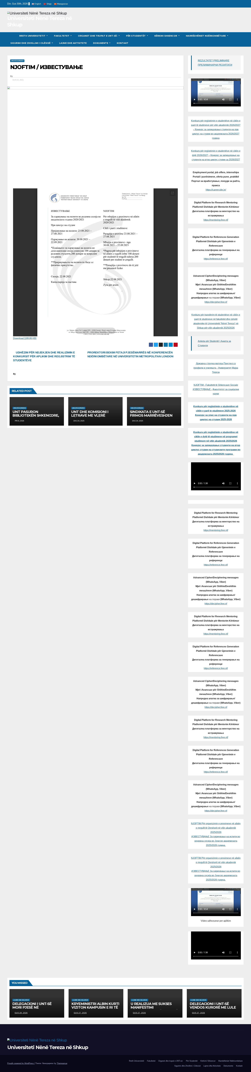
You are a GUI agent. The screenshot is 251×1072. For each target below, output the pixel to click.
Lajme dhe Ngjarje (21, 1000)
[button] (242, 39)
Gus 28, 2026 (21, 1013)
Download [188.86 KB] (24, 338)
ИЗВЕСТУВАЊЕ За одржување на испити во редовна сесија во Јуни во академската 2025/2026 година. (215, 840)
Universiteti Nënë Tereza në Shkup (47, 1047)
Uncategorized (17, 60)
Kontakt (122, 43)
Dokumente (101, 43)
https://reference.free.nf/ (216, 259)
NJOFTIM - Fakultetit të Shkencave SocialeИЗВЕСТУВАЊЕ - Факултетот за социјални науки (216, 389)
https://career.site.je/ (216, 190)
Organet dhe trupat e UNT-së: (98, 36)
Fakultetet (62, 36)
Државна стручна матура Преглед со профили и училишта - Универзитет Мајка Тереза (215, 367)
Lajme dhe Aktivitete (73, 43)
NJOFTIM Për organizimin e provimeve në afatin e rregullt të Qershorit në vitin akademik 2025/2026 (216, 827)
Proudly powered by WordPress (20, 1063)
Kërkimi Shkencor (166, 36)
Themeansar (62, 1063)
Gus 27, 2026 (80, 1013)
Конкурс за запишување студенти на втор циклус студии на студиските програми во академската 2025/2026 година (215, 449)
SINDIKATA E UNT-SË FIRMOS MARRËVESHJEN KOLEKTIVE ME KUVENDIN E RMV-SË (154, 417)
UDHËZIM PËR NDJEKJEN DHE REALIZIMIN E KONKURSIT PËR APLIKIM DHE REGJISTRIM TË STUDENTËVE (44, 356)
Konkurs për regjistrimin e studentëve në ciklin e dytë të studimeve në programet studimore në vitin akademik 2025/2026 (215, 436)
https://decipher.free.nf (216, 302)
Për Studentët (136, 36)
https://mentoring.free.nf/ (216, 220)
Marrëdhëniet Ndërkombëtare (206, 36)
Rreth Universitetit (32, 36)
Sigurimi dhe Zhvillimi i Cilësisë (30, 43)
